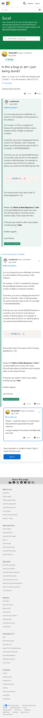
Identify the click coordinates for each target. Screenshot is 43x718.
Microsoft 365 (6, 612)
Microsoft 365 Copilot (9, 623)
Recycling (15, 712)
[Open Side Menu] (3, 3)
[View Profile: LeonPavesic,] (6, 102)
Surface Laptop (7, 496)
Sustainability (6, 699)
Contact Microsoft (15, 707)
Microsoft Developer (8, 641)
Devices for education (9, 568)
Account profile (7, 529)
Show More (8, 83)
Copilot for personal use (9, 507)
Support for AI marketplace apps (12, 648)
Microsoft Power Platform (10, 615)
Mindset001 (13, 53)
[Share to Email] (33, 482)
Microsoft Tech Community (10, 652)
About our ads (24, 712)
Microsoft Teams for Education (11, 572)
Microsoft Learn (7, 644)
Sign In (37, 3)
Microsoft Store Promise (9, 551)
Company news (7, 680)
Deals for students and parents (11, 587)
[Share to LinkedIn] (10, 482)
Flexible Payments (8, 554)
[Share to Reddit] (21, 482)
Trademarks (27, 710)
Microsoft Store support (9, 536)
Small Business (7, 626)
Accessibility (6, 695)
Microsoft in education (9, 565)
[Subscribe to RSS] (29, 482)
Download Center (7, 532)
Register (30, 3)
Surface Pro (6, 493)
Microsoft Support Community (14, 29)
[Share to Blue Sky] (25, 482)
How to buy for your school (10, 579)
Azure (4, 637)
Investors (5, 688)
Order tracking (7, 543)
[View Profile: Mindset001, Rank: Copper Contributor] (4, 54)
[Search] (24, 3)
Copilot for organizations (10, 504)
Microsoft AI (6, 601)
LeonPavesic (14, 101)
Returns (5, 540)
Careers (5, 673)
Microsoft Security (8, 605)
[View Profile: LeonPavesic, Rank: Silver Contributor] (5, 261)
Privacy (25, 707)
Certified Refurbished (9, 547)
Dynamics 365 (7, 608)
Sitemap (5, 707)
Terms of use (18, 710)
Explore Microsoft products (10, 515)
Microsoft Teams (7, 619)
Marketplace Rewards (9, 659)
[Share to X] (18, 482)
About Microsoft (7, 677)
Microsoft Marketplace (9, 655)
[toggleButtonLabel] (39, 9)
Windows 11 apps (7, 518)
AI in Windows (7, 511)
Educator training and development (12, 583)
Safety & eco (6, 712)
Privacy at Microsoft (8, 684)
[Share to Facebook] (14, 482)
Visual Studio (6, 663)
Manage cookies (7, 710)
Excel (5, 10)
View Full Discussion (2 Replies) (14, 254)
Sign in (12, 456)
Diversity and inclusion (9, 691)
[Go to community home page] (8, 3)
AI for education (7, 590)
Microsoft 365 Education (9, 576)
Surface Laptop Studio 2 (9, 500)
